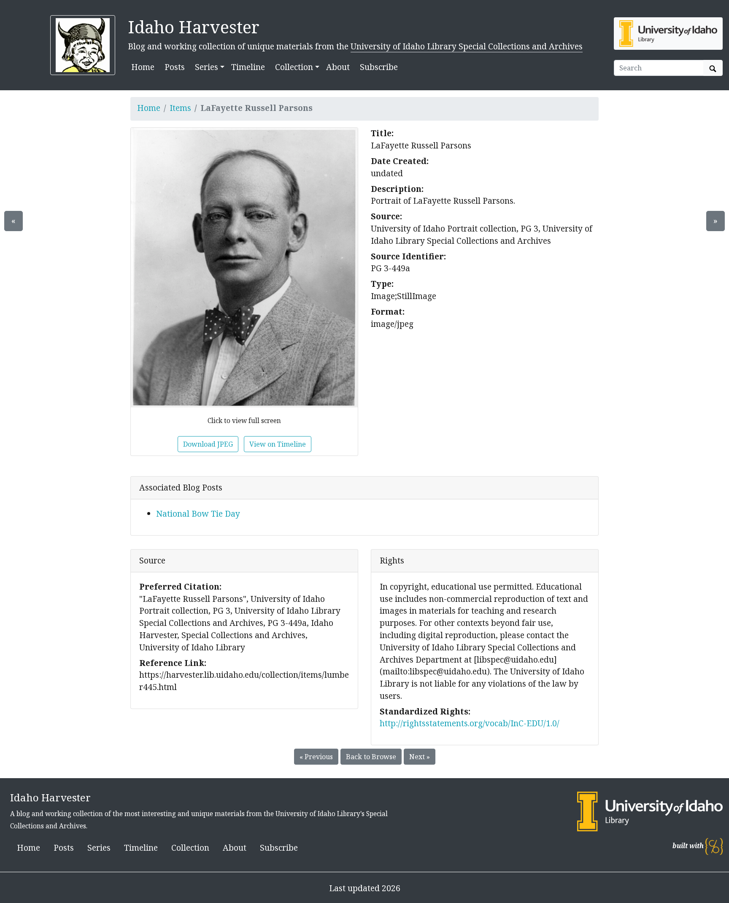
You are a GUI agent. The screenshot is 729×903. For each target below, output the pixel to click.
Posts (175, 67)
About (338, 67)
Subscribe (379, 67)
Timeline (248, 67)
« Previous (316, 756)
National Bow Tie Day (198, 513)
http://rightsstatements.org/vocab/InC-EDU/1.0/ (469, 723)
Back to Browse (371, 756)
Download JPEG (208, 444)
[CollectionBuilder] (714, 845)
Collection (190, 847)
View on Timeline (277, 444)
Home (142, 67)
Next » (419, 756)
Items (180, 107)
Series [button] (206, 67)
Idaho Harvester (193, 26)
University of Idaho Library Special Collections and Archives (467, 46)
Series (99, 847)
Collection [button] (294, 67)
